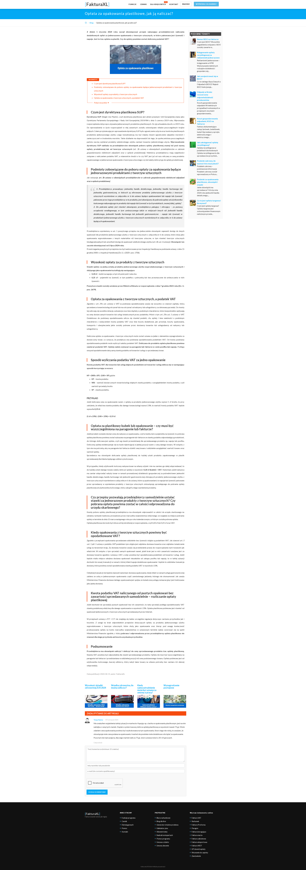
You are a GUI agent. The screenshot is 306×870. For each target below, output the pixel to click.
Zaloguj (186, 4)
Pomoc (124, 828)
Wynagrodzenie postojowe (171, 686)
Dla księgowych (158, 4)
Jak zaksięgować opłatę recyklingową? (207, 143)
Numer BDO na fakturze (208, 39)
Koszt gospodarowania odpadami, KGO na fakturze (207, 121)
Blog (91, 23)
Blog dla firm (161, 821)
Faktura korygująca (199, 832)
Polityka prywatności (159, 866)
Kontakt (173, 4)
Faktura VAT (196, 818)
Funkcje (132, 4)
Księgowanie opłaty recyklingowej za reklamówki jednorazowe (208, 55)
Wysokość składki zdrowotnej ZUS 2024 (95, 686)
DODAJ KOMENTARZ (97, 792)
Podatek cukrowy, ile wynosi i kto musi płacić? (208, 162)
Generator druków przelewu (167, 825)
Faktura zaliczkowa (199, 839)
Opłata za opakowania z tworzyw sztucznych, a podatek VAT (119, 98)
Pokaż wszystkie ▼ (101, 103)
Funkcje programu (128, 818)
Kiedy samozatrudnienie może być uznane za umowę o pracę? (146, 689)
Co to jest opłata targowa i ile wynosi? (209, 201)
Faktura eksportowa (199, 842)
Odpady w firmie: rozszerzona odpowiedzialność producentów (205, 96)
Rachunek (195, 821)
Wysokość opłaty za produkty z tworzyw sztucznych (115, 94)
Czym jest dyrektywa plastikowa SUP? (110, 83)
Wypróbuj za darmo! (206, 4)
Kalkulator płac (162, 828)
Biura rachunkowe (163, 818)
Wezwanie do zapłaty (200, 853)
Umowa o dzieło (163, 842)
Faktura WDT (197, 846)
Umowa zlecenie (163, 846)
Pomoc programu (163, 839)
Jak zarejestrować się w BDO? (207, 77)
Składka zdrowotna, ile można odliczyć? (122, 686)
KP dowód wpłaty (198, 849)
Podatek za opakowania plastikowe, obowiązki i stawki (207, 182)
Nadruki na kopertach (165, 835)
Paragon (195, 828)
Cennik (143, 4)
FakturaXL (92, 813)
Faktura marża (197, 835)
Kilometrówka (162, 832)
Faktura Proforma (198, 825)
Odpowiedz (98, 743)
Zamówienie (196, 856)
